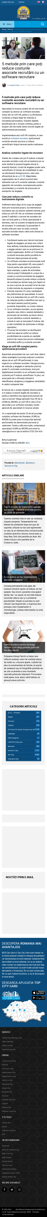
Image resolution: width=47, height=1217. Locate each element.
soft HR (21, 176)
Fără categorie (13, 738)
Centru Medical (7, 1042)
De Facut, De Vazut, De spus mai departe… (24, 729)
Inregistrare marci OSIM (10, 1173)
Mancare (11, 746)
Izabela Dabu (14, 85)
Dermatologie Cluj (8, 1049)
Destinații (11, 734)
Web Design (6, 1157)
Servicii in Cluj (11, 466)
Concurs (11, 721)
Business (30, 463)
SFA (3, 1134)
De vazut (5, 1096)
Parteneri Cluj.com (8, 1100)
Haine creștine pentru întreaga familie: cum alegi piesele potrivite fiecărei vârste (21, 647)
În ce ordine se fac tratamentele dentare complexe (20, 578)
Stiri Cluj (11, 755)
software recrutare (19, 138)
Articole (10, 29)
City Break (5, 1146)
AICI (28, 443)
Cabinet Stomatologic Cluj (12, 1038)
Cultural (10, 725)
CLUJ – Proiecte (14, 713)
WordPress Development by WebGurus (30, 1209)
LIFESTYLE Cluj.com (15, 742)
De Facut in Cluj (7, 1069)
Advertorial (19, 463)
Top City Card (7, 1165)
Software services (9, 1130)
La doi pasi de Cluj (9, 1061)
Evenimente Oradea (9, 1169)
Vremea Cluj (6, 1107)
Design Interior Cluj (9, 1177)
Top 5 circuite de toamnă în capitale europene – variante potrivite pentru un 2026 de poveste (22, 510)
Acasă (4, 29)
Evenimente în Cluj (8, 1072)
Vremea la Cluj (13, 759)
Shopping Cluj (7, 1084)
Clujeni (10, 717)
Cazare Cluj (6, 1088)
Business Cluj (7, 1092)
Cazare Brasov (7, 1161)
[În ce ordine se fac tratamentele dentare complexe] (23, 566)
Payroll (4, 1127)
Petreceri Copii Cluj (9, 1111)
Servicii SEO (6, 1123)
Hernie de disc (7, 1046)
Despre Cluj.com (8, 2)
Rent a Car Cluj (7, 1154)
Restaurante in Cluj (9, 1076)
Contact (21, 2)
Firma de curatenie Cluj (10, 1150)
